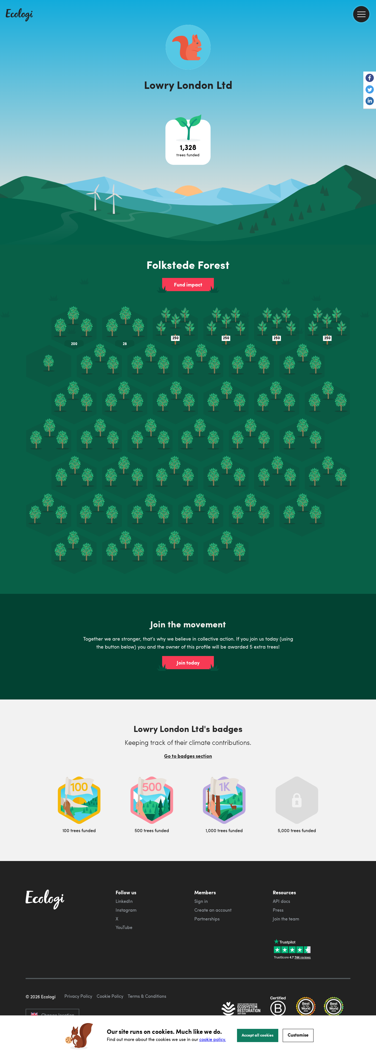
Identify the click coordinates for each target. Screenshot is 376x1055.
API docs (281, 901)
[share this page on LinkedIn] (370, 101)
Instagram (126, 910)
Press (278, 910)
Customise (298, 1035)
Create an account (212, 910)
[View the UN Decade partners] (241, 1009)
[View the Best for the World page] (305, 1009)
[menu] (361, 14)
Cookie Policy (110, 996)
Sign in (201, 901)
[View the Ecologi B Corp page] (278, 1009)
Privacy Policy (78, 996)
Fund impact (188, 284)
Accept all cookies (258, 1035)
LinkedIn (124, 901)
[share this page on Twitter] (370, 90)
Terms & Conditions (147, 996)
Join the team (286, 919)
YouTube (124, 927)
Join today (188, 662)
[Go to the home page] (19, 15)
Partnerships (207, 919)
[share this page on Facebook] (370, 78)
